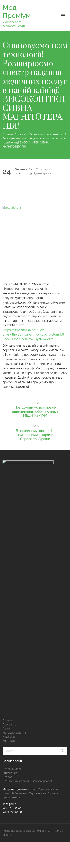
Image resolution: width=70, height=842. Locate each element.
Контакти (9, 740)
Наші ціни (9, 736)
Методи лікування (14, 732)
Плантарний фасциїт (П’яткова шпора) (27, 781)
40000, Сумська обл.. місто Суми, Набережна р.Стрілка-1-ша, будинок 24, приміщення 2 (33, 793)
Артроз (7, 777)
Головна (8, 720)
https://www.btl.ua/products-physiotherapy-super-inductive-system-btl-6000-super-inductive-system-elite (34, 334)
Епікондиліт (10, 773)
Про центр (9, 724)
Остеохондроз (12, 769)
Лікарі (6, 728)
